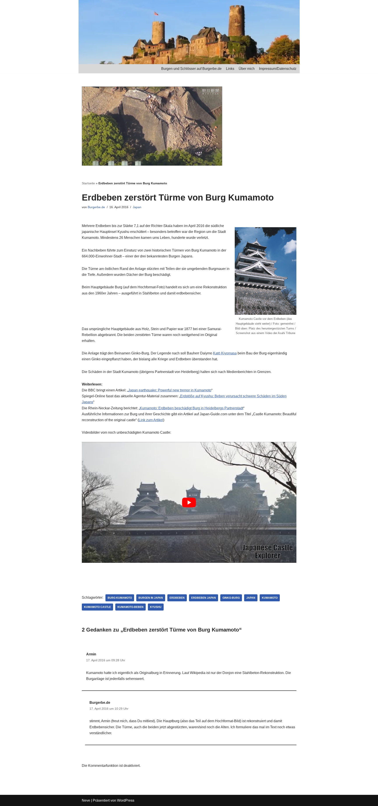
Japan (137, 207)
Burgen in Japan (150, 597)
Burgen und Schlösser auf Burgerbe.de (191, 68)
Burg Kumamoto (120, 597)
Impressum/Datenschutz (277, 68)
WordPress (125, 800)
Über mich (247, 68)
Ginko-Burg (231, 597)
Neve (86, 800)
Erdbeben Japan (203, 597)
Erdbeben (177, 597)
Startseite (88, 183)
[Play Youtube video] (189, 502)
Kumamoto (270, 597)
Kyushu (155, 607)
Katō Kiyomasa (225, 353)
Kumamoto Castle (97, 607)
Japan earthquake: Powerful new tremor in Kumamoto (169, 390)
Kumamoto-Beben (130, 607)
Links (230, 68)
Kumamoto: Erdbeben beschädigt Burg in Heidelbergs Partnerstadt (191, 408)
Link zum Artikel (151, 420)
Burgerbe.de (96, 207)
